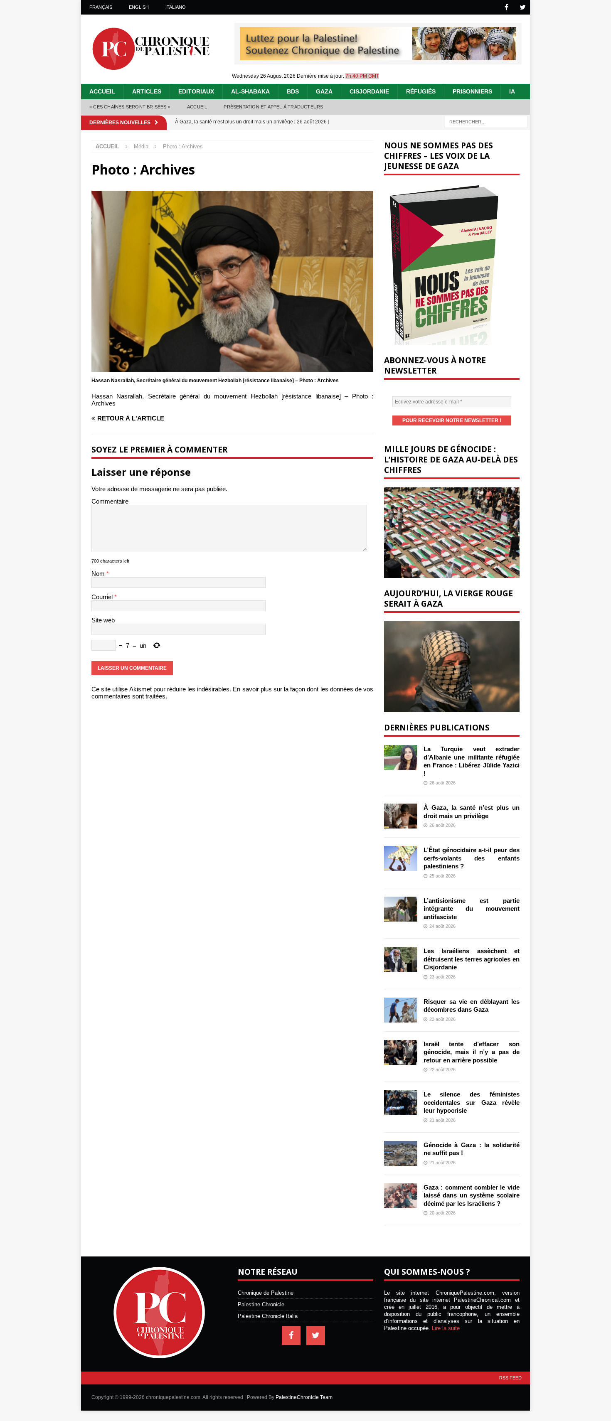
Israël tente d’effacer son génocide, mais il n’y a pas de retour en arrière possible (472, 1052)
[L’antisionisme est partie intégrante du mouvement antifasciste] (400, 909)
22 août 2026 (442, 1069)
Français (100, 7)
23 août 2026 (442, 976)
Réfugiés (421, 91)
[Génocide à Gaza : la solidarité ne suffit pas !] (400, 1153)
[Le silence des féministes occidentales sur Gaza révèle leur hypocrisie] (400, 1102)
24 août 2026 (442, 926)
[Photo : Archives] (232, 368)
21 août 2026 (442, 1120)
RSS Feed (510, 1377)
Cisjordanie (369, 91)
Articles (146, 91)
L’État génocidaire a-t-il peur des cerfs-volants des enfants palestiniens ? (472, 858)
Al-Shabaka (250, 91)
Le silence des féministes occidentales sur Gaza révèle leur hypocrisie (472, 1102)
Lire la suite (446, 1328)
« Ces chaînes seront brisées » (129, 106)
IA (512, 91)
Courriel (102, 596)
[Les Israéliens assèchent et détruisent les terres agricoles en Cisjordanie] (400, 959)
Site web (103, 620)
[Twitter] (522, 7)
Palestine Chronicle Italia (268, 1316)
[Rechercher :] (486, 121)
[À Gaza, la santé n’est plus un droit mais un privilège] (400, 816)
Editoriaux (196, 91)
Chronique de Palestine (265, 1293)
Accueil (102, 91)
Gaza (324, 91)
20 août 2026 (442, 1212)
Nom (98, 573)
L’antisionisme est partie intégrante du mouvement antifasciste (472, 908)
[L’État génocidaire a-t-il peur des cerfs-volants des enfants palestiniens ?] (400, 858)
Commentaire (109, 501)
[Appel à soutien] (378, 56)
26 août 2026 (442, 782)
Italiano (175, 7)
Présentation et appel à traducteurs (273, 106)
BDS (293, 91)
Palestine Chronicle (261, 1304)
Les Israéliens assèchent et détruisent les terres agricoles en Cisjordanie (472, 959)
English (139, 7)
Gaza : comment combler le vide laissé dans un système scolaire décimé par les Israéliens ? (472, 1195)
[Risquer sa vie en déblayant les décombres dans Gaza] (400, 1010)
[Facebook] (506, 7)
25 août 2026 (442, 875)
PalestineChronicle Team (304, 1397)
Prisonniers (472, 91)
